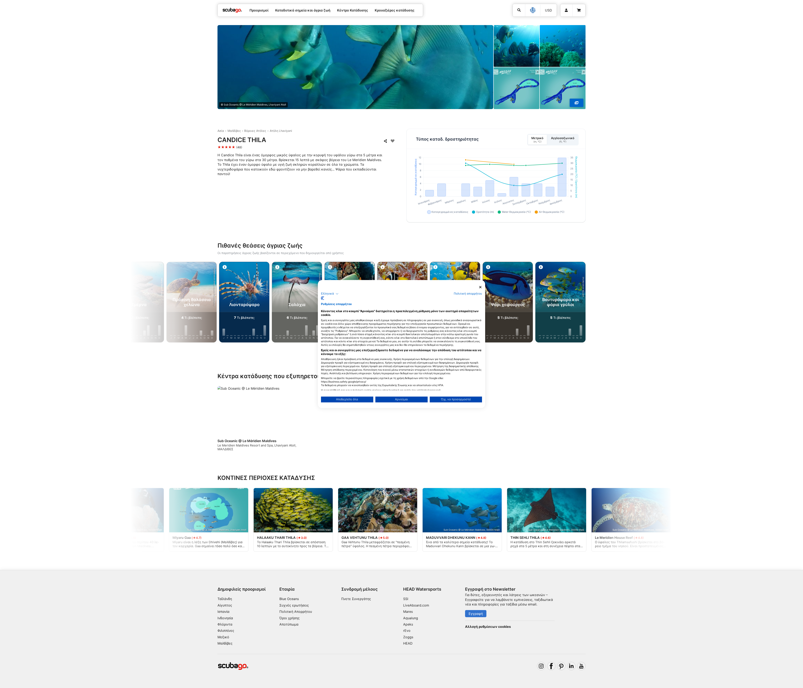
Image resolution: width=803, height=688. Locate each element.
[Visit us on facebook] (551, 666)
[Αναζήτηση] (519, 10)
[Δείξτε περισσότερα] (576, 103)
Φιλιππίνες (225, 630)
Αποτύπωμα (288, 624)
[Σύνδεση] (566, 10)
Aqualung (410, 618)
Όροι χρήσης (289, 618)
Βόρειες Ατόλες (255, 130)
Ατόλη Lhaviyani (281, 130)
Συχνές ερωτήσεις (294, 605)
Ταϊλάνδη (224, 599)
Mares (408, 611)
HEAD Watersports (422, 589)
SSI (405, 599)
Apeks (408, 624)
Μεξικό (223, 637)
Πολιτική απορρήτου (468, 293)
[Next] (625, 303)
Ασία (220, 130)
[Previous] (178, 303)
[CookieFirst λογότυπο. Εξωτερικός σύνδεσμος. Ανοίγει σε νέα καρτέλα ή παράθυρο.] (322, 298)
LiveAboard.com (416, 605)
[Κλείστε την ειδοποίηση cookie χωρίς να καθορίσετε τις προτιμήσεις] (480, 287)
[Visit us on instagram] (541, 666)
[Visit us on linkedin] (571, 666)
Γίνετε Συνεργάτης (356, 599)
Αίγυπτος (224, 605)
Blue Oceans (289, 599)
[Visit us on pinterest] (561, 666)
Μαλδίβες (234, 130)
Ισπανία (223, 611)
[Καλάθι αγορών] (578, 10)
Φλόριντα (224, 624)
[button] (330, 293)
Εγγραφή (476, 614)
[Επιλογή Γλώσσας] (532, 10)
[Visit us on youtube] (581, 666)
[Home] (232, 10)
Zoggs (408, 637)
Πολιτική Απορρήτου (295, 611)
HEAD (408, 643)
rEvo (406, 630)
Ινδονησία (225, 618)
